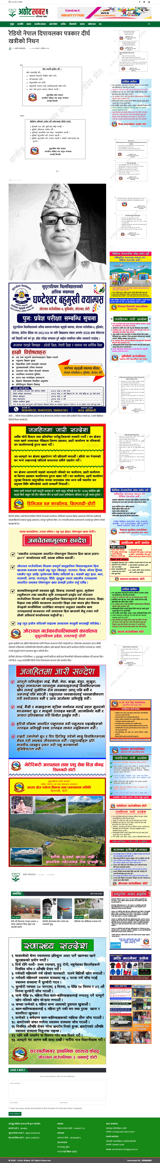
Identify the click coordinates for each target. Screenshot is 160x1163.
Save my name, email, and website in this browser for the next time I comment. (46, 1108)
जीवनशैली (72, 24)
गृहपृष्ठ (12, 24)
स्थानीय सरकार (40, 24)
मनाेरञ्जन (92, 24)
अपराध (82, 24)
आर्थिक (63, 24)
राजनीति (20, 24)
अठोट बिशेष (53, 24)
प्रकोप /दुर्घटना (16, 917)
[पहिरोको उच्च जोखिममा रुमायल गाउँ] (89, 908)
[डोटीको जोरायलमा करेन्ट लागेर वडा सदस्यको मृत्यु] (57, 908)
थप (100, 24)
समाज (29, 24)
